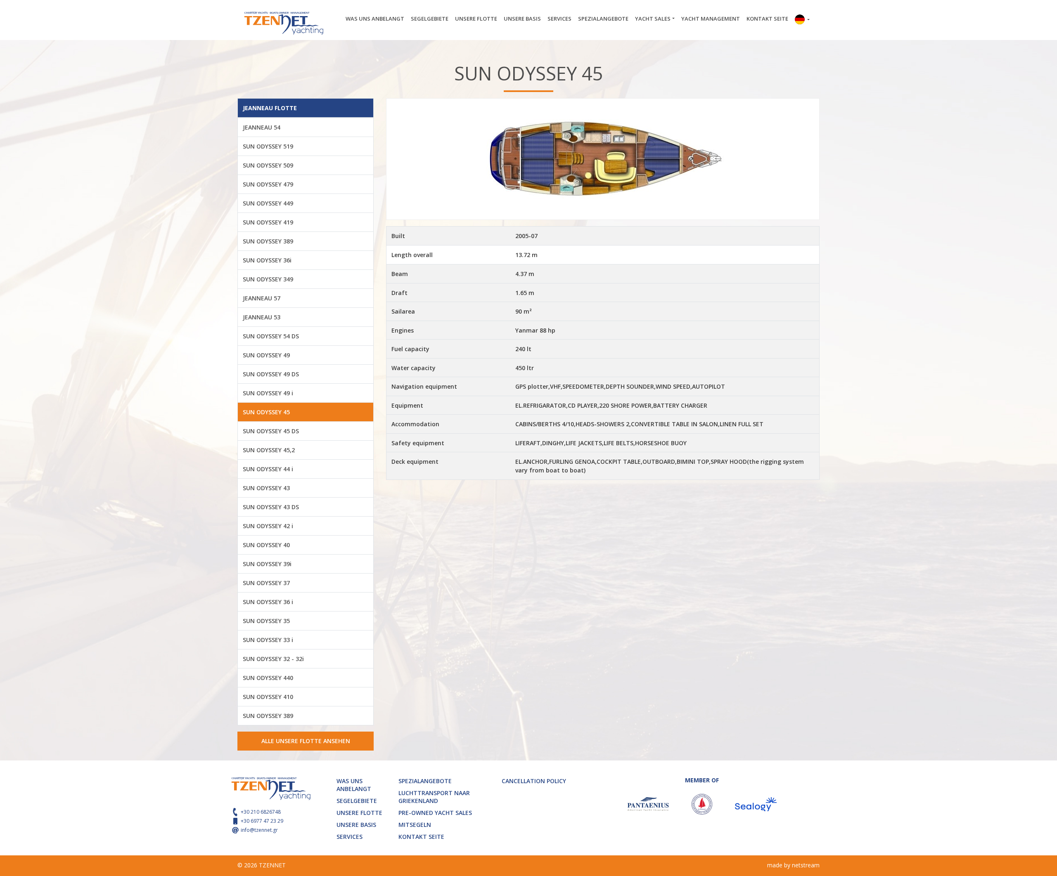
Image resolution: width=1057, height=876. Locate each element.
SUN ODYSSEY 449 (268, 203)
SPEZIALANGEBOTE (603, 18)
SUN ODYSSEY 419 (268, 222)
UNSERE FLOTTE (476, 18)
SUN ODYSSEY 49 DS (271, 374)
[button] (802, 20)
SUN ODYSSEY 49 (266, 355)
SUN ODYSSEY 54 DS (271, 336)
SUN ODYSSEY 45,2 (269, 450)
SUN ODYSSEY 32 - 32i (273, 659)
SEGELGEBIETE (429, 18)
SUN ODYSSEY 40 (266, 545)
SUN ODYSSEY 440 (268, 678)
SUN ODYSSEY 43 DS (271, 507)
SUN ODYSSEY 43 (266, 488)
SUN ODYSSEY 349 (268, 279)
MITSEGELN (414, 825)
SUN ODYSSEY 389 (268, 241)
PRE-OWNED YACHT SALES (435, 813)
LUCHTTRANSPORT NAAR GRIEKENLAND (434, 797)
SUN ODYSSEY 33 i (268, 640)
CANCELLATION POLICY (534, 781)
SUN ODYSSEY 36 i (268, 602)
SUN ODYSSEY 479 (268, 184)
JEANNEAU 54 (261, 127)
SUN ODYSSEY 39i (267, 564)
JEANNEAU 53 (261, 317)
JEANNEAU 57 (261, 298)
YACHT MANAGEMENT (710, 18)
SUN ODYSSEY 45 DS (271, 431)
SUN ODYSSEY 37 (266, 583)
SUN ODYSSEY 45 (266, 412)
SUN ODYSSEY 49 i (268, 393)
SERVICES (559, 18)
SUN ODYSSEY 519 (268, 146)
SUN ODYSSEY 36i (267, 260)
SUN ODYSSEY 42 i (268, 526)
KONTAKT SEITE (767, 18)
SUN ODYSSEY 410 (268, 697)
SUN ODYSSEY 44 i (268, 469)
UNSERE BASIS (522, 18)
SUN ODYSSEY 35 (266, 621)
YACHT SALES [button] (653, 18)
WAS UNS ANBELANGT (375, 18)
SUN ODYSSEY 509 (268, 165)
